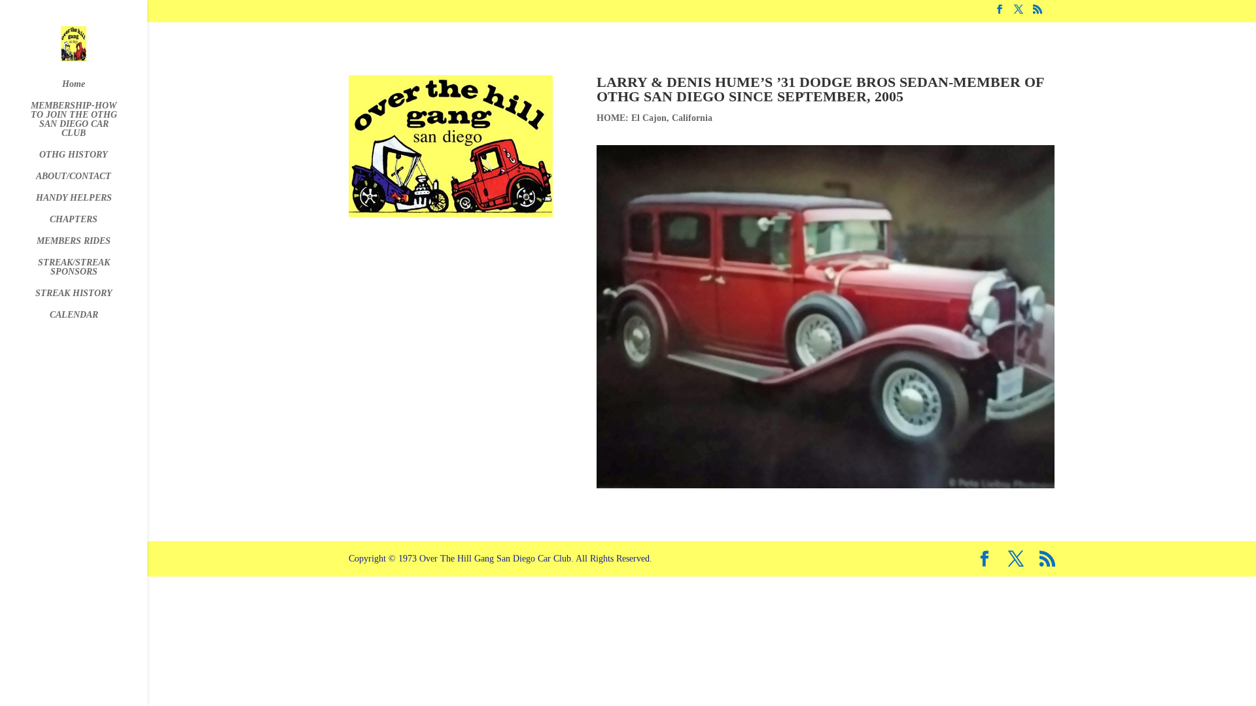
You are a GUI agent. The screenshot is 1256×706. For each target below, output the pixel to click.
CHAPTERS (73, 219)
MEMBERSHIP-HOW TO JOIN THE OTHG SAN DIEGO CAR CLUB (74, 119)
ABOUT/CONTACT (73, 176)
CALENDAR (74, 315)
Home (73, 84)
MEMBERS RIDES (74, 241)
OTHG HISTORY (73, 155)
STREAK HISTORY (74, 293)
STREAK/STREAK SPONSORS (74, 267)
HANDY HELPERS (74, 198)
